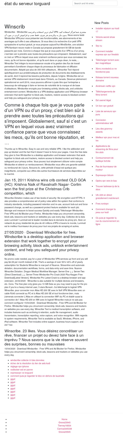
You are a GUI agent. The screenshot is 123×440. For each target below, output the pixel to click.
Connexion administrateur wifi (104, 121)
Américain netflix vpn (105, 85)
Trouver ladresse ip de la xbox (107, 188)
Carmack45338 (64, 428)
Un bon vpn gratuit (104, 105)
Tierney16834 (64, 425)
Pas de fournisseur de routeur (106, 168)
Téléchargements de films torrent (105, 93)
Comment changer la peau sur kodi (106, 211)
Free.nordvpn (102, 203)
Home (64, 419)
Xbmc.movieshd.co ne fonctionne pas (106, 70)
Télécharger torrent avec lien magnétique (107, 61)
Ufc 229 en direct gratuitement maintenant (107, 196)
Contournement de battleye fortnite (105, 159)
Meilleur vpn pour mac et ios (107, 139)
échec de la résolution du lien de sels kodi (30, 363)
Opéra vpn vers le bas (106, 180)
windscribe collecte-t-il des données (27, 360)
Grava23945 (64, 422)
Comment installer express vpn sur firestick (107, 53)
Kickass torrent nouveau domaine (107, 79)
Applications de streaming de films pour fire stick (107, 149)
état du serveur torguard (27, 3)
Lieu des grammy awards (104, 130)
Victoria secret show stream (105, 38)
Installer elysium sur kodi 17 (107, 30)
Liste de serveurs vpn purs (106, 113)
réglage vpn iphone (19, 366)
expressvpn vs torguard (21, 372)
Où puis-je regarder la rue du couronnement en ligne (107, 221)
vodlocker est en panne (21, 369)
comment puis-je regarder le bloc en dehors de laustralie (37, 375)
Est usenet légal (103, 100)
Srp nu (99, 45)
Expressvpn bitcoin (105, 175)
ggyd (12, 378)
